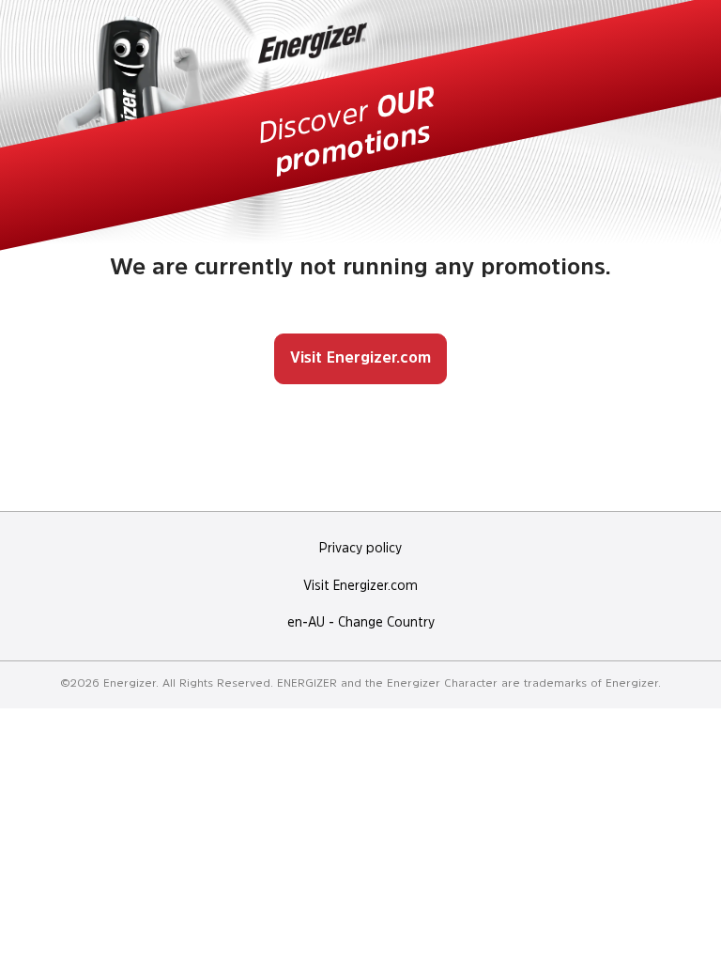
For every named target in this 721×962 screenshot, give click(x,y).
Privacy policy (360, 549)
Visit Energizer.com (360, 358)
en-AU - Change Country (361, 623)
